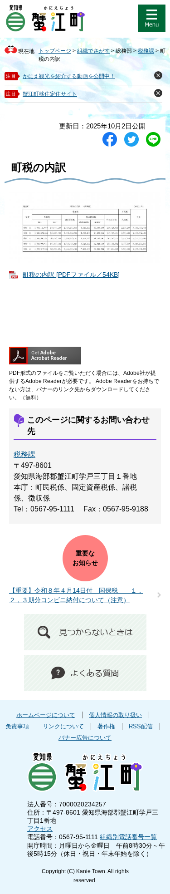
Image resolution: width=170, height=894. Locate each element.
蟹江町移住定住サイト (50, 94)
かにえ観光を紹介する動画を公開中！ (69, 76)
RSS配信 (141, 726)
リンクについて (63, 726)
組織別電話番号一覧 (128, 836)
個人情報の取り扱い (115, 715)
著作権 (106, 726)
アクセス (40, 828)
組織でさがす (93, 51)
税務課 (146, 51)
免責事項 (17, 726)
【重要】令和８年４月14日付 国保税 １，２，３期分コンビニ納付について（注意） (76, 595)
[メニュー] (151, 18)
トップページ (55, 51)
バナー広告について (85, 737)
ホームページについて (45, 715)
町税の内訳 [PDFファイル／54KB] (71, 274)
